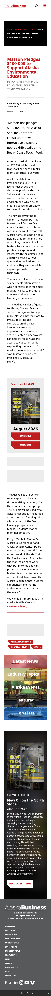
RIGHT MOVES (11, 967)
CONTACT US (11, 975)
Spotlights (11, 955)
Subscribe (25, 445)
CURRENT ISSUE (12, 943)
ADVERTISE (10, 926)
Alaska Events (25, 687)
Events (8, 963)
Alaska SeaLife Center (21, 642)
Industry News (12, 951)
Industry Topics (23, 674)
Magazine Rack (12, 939)
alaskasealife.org (17, 606)
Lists (7, 959)
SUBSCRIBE (10, 930)
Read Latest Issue (20, 883)
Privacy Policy (15, 918)
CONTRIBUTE (11, 934)
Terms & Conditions (33, 918)
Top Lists (25, 713)
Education (14, 85)
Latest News (25, 661)
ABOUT (8, 971)
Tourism (30, 85)
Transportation (18, 89)
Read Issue (25, 436)
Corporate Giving (20, 647)
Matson (16, 82)
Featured (25, 700)
